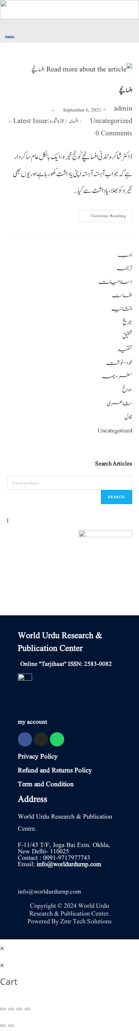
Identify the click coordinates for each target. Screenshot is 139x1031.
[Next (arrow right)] (11, 1026)
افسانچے (125, 91)
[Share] (11, 1009)
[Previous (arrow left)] (3, 1026)
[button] (35, 30)
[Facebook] (25, 739)
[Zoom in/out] (27, 1009)
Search (116, 497)
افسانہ (73, 121)
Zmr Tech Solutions (86, 921)
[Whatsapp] (57, 739)
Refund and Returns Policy (55, 770)
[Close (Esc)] (3, 1009)
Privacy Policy (38, 756)
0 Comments (114, 134)
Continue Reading (104, 214)
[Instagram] (41, 739)
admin (123, 109)
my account (32, 722)
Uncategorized (111, 121)
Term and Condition (46, 784)
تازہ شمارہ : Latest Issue (38, 121)
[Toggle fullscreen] (19, 1009)
